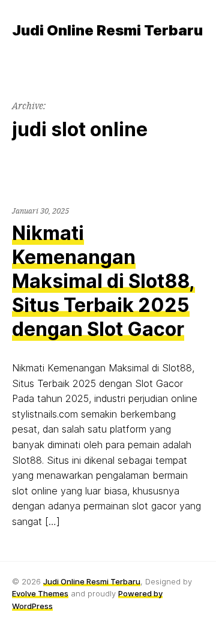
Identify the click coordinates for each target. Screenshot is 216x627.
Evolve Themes (40, 593)
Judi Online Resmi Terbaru (91, 581)
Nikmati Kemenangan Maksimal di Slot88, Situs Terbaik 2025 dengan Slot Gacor (103, 281)
